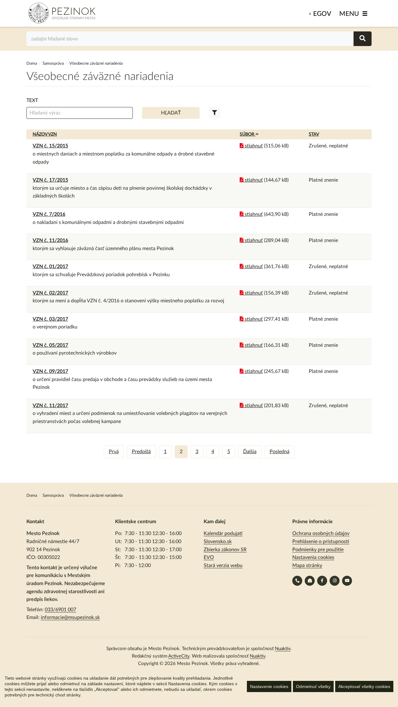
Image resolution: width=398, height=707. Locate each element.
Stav (314, 134)
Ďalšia (250, 451)
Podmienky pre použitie (318, 549)
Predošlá (141, 451)
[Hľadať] (363, 38)
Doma (32, 64)
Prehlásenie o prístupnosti (320, 541)
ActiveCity (178, 656)
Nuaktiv (282, 648)
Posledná (279, 451)
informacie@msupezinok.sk (70, 617)
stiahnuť (253, 145)
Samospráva (54, 64)
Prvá (114, 451)
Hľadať (171, 112)
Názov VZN (45, 134)
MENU (349, 14)
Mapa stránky (307, 565)
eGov (322, 14)
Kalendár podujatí (223, 533)
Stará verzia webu (223, 565)
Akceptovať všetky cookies (364, 686)
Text (32, 100)
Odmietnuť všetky (313, 686)
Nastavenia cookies (313, 557)
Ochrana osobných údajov (320, 533)
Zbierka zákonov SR (225, 549)
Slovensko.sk (218, 541)
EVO (209, 557)
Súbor (248, 134)
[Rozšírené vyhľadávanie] (214, 113)
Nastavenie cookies (269, 686)
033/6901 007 (60, 609)
